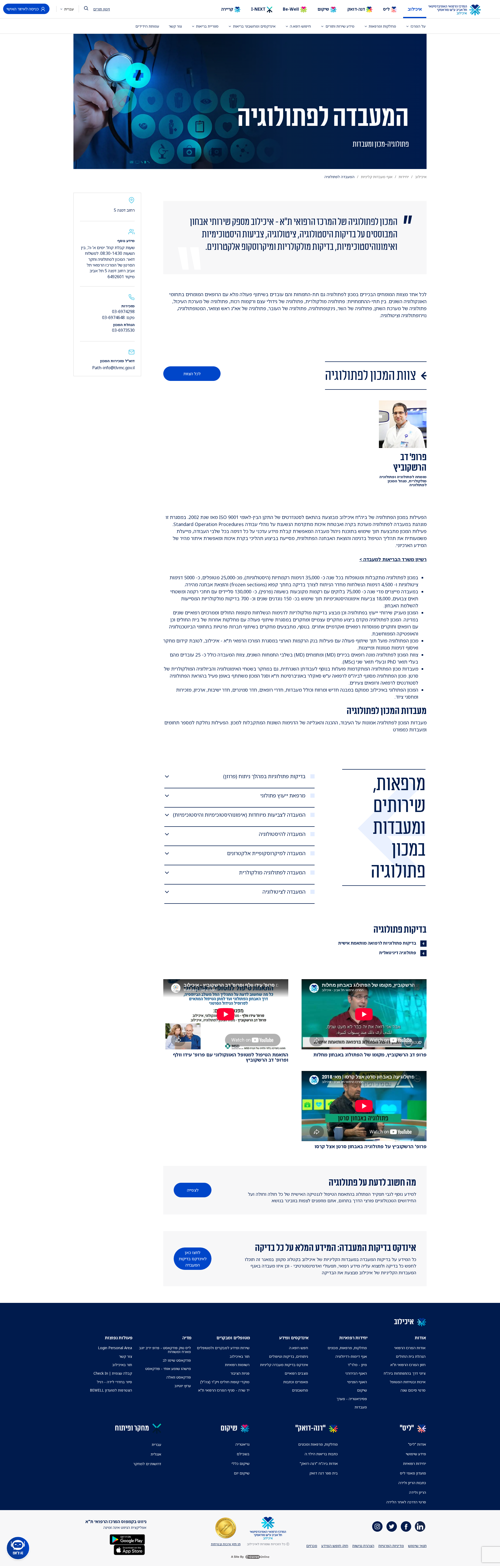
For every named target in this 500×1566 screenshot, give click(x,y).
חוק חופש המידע (334, 1545)
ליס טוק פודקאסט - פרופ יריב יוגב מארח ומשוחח (165, 1349)
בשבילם (243, 1453)
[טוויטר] (391, 1526)
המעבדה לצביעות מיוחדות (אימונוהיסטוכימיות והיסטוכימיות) (239, 815)
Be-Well (291, 9)
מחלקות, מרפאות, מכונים (347, 1347)
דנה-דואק (356, 9)
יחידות (404, 176)
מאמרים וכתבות (295, 1381)
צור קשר (175, 26)
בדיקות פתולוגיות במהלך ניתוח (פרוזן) (264, 776)
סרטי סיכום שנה (413, 1390)
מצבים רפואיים (296, 1373)
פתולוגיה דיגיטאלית (397, 953)
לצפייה (192, 1190)
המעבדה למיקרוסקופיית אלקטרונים (266, 853)
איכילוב (415, 9)
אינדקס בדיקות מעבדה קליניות (284, 1364)
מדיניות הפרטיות (391, 1545)
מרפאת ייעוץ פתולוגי (282, 795)
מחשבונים (300, 1390)
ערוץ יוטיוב (182, 1385)
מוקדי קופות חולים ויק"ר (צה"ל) (224, 1381)
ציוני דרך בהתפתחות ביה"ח (405, 1373)
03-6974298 (123, 311)
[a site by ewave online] (250, 1557)
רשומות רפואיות (237, 1364)
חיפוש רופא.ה (300, 26)
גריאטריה (242, 1444)
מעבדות (361, 1407)
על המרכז (418, 26)
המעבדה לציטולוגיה (283, 892)
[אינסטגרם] (377, 1526)
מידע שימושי (416, 1453)
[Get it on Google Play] (127, 1538)
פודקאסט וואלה (178, 1377)
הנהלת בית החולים (411, 1356)
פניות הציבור (239, 1373)
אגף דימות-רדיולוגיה (351, 1356)
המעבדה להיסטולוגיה (282, 834)
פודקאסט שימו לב (177, 1360)
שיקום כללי (240, 1463)
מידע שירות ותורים (340, 26)
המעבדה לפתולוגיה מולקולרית (272, 872)
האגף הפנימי (357, 1381)
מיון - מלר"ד (357, 1364)
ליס (387, 9)
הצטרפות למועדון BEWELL (111, 1390)
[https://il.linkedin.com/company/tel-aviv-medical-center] (420, 1526)
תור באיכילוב (239, 1356)
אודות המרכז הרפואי (410, 1347)
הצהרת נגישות (363, 1545)
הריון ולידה (417, 1492)
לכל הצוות (192, 373)
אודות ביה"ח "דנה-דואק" (319, 1463)
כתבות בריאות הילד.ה (321, 1453)
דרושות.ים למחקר (147, 1463)
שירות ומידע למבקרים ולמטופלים (223, 1347)
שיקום (323, 9)
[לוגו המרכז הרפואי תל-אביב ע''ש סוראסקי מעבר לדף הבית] (458, 10)
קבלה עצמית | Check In (112, 1373)
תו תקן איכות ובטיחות (226, 1544)
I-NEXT (259, 9)
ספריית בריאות (207, 26)
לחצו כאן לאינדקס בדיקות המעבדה (193, 1259)
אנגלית (156, 1454)
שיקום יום (241, 1473)
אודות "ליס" (417, 1444)
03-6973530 (123, 330)
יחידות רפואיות (414, 1463)
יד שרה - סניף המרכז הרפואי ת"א (223, 1390)
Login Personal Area (115, 1347)
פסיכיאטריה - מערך (351, 1398)
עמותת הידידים (147, 26)
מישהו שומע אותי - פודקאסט (168, 1368)
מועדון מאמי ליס (413, 1473)
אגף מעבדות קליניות (376, 176)
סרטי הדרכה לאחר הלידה (406, 1501)
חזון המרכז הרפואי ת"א (408, 1364)
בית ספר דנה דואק (323, 1473)
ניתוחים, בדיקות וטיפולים (288, 1356)
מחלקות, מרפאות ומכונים (318, 1444)
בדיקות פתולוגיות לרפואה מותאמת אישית (377, 943)
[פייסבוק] (406, 1526)
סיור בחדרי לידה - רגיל (114, 1381)
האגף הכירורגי (356, 1373)
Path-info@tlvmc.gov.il (113, 368)
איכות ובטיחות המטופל (408, 1381)
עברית (68, 9)
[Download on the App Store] (129, 1549)
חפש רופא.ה (298, 1347)
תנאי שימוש (417, 1545)
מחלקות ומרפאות (382, 26)
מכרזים (311, 1545)
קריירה (227, 9)
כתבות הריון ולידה (412, 1482)
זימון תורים (101, 9)
